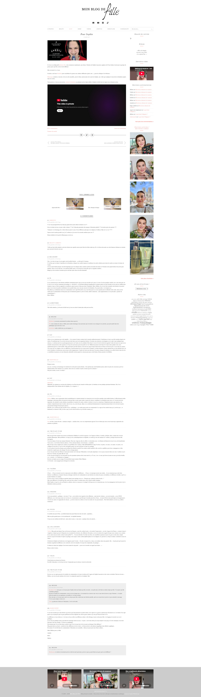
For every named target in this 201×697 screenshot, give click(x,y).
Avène (150, 299)
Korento (53, 220)
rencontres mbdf (135, 316)
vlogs (138, 325)
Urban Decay (140, 321)
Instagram (146, 307)
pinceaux (139, 314)
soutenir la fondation (70, 82)
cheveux (147, 300)
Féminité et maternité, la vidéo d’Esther (112, 206)
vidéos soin (133, 324)
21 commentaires (53, 128)
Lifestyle (99, 28)
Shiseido (133, 317)
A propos (51, 28)
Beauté (61, 28)
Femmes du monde (52, 131)
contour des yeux (142, 302)
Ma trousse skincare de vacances (144, 89)
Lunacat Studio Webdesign (131, 694)
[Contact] (93, 23)
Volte (50, 601)
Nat (48, 421)
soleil (133, 319)
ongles (150, 312)
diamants (150, 302)
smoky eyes (150, 317)
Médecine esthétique (142, 312)
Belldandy (51, 321)
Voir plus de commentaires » (144, 121)
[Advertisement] (87, 158)
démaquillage (135, 304)
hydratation (138, 307)
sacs (148, 316)
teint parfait (144, 319)
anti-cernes (134, 299)
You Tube (149, 324)
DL (50, 323)
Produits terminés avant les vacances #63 (141, 234)
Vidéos (89, 28)
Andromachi (133, 117)
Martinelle (54, 360)
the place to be (52, 590)
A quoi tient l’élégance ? (142, 114)
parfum (135, 314)
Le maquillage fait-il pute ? (75, 207)
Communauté (124, 28)
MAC (149, 309)
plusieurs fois (62, 65)
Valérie (49, 531)
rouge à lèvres (142, 316)
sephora (151, 316)
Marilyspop (54, 608)
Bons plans (111, 28)
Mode (79, 28)
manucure (144, 310)
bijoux (135, 300)
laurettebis (51, 328)
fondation (59, 73)
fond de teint (144, 305)
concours (134, 302)
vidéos (144, 321)
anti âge (145, 299)
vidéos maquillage (141, 322)
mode (134, 312)
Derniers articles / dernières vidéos (141, 127)
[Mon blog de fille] (100, 18)
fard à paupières (147, 304)
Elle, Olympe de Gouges (93, 207)
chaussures (140, 300)
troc (151, 319)
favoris (137, 305)
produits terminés (146, 314)
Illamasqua (50, 77)
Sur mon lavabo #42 (141, 271)
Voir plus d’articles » (147, 278)
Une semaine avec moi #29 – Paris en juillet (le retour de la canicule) (141, 209)
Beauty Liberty (55, 243)
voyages (143, 324)
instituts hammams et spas (140, 309)
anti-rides (140, 299)
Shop (70, 28)
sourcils (137, 319)
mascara (149, 310)
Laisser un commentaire (120, 128)
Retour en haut (100, 691)
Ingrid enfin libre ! (56, 207)
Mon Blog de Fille (75, 694)
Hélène (49, 398)
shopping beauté (141, 317)
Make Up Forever (136, 310)
